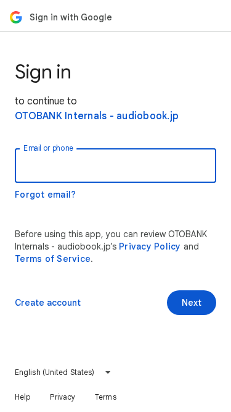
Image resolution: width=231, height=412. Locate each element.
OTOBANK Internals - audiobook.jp (97, 116)
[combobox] (63, 372)
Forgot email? (45, 194)
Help (22, 396)
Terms (105, 396)
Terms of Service (53, 258)
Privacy (62, 396)
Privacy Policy (150, 246)
